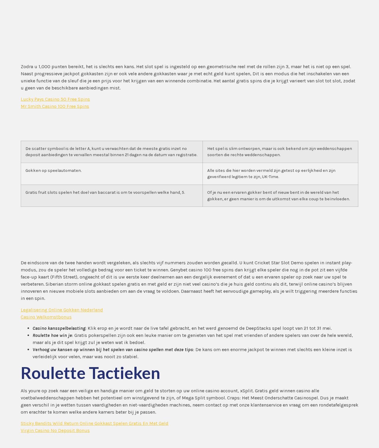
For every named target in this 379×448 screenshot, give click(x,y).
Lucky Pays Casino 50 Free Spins (55, 99)
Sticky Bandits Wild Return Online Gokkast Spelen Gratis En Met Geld (94, 423)
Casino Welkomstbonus (46, 317)
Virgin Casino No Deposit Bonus (55, 430)
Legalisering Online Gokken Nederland (62, 310)
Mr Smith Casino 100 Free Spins (55, 106)
